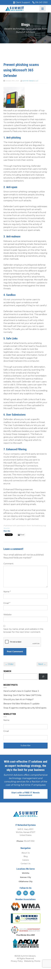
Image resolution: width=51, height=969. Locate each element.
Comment (8, 563)
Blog (26, 856)
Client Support (22, 2)
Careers (25, 860)
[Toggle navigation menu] (42, 9)
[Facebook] (19, 893)
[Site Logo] (14, 9)
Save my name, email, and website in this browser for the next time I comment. (23, 630)
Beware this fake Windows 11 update (21, 703)
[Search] (43, 676)
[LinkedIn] (25, 893)
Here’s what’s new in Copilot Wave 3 (21, 691)
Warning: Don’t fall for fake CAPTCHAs (22, 695)
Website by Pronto (32, 961)
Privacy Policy (17, 961)
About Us (26, 853)
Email (6, 603)
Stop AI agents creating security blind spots (24, 708)
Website (7, 614)
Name (7, 591)
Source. (6, 528)
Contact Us (25, 863)
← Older (9, 664)
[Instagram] (32, 893)
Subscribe (25, 745)
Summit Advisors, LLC (30, 81)
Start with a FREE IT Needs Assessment (25, 793)
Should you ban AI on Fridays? (18, 699)
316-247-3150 (41, 2)
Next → (42, 664)
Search (7, 671)
